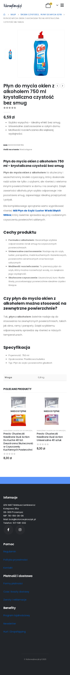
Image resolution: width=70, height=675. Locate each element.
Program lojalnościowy (16, 615)
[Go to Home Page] (4, 14)
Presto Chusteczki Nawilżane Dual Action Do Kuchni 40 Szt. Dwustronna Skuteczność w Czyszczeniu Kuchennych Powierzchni (18, 441)
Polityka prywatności (15, 559)
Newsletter (9, 623)
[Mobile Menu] (62, 5)
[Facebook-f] (8, 530)
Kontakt (8, 567)
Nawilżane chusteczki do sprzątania (19, 430)
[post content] (18, 411)
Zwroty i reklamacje (15, 599)
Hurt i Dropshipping (14, 631)
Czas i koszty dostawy (16, 591)
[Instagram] (20, 530)
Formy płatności (13, 583)
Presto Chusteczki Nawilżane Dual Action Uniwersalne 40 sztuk (50, 437)
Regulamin (9, 551)
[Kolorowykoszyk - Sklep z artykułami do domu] (12, 6)
